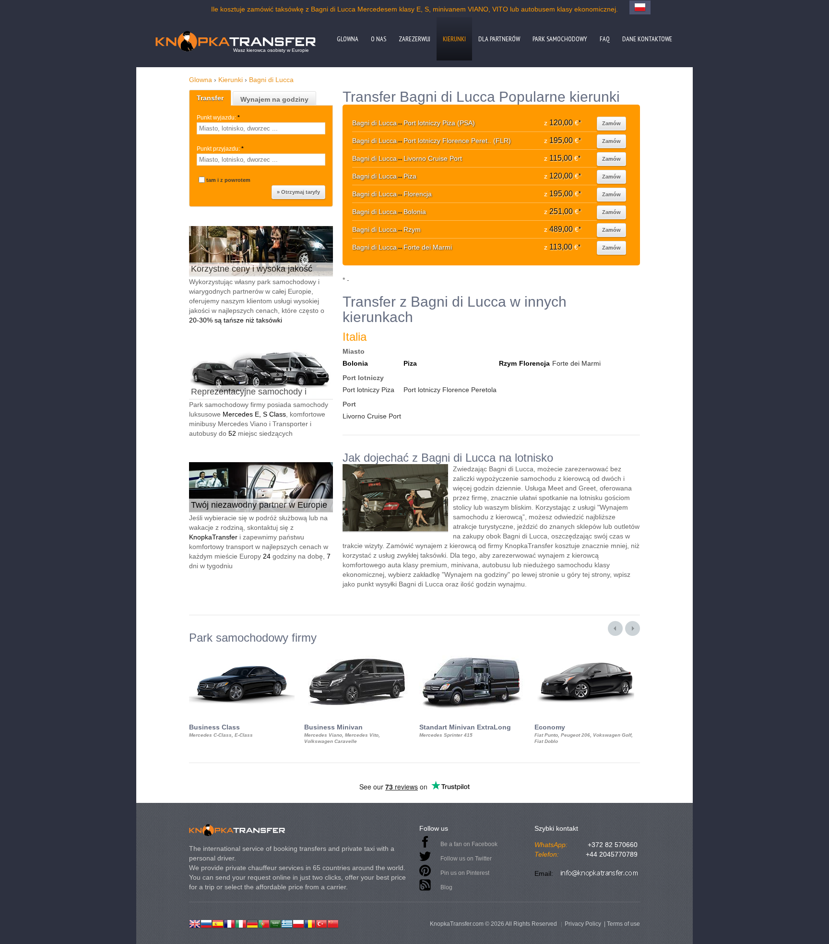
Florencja (534, 363)
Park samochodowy (560, 39)
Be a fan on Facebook (468, 844)
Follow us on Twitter (466, 858)
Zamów (611, 123)
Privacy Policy (583, 923)
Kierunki (454, 39)
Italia (355, 336)
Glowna (347, 39)
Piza (410, 363)
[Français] (229, 923)
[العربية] (275, 923)
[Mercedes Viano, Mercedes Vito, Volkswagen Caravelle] (357, 653)
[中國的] (333, 923)
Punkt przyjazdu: (220, 148)
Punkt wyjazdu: (218, 117)
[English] (195, 923)
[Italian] (241, 923)
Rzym (508, 363)
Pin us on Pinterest (464, 873)
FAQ (605, 39)
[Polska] (298, 923)
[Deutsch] (252, 923)
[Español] (218, 923)
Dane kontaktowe (647, 39)
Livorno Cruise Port (372, 416)
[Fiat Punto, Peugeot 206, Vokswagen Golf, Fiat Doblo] (587, 653)
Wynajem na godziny (274, 99)
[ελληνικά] (287, 923)
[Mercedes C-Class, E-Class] (242, 653)
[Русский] (206, 923)
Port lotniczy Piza (368, 390)
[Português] (264, 923)
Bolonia (355, 363)
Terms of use (623, 923)
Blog (446, 887)
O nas (378, 39)
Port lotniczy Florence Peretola (450, 390)
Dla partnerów (499, 39)
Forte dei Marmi (576, 363)
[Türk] (321, 923)
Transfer (210, 98)
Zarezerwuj (414, 39)
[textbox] (261, 128)
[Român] (310, 923)
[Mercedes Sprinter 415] (472, 653)
